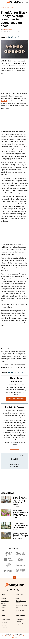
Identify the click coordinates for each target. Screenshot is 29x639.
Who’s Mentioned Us (22, 605)
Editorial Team (5, 601)
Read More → (14, 449)
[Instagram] (7, 590)
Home (2, 7)
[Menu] (1, 2)
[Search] (27, 2)
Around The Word (5, 619)
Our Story (3, 598)
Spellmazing (4, 625)
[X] (18, 590)
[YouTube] (11, 590)
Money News (9, 7)
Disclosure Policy (12, 635)
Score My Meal (20, 610)
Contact (3, 607)
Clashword (4, 622)
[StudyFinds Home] (14, 2)
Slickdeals (4, 101)
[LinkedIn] (21, 590)
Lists (17, 598)
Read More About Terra (16, 398)
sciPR (17, 607)
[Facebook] (14, 590)
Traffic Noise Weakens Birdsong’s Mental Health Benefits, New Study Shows (20, 514)
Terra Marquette (7, 29)
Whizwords (4, 627)
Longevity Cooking (21, 623)
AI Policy (3, 610)
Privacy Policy (5, 635)
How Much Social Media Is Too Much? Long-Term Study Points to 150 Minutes (20, 500)
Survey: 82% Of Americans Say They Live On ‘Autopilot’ (20, 525)
